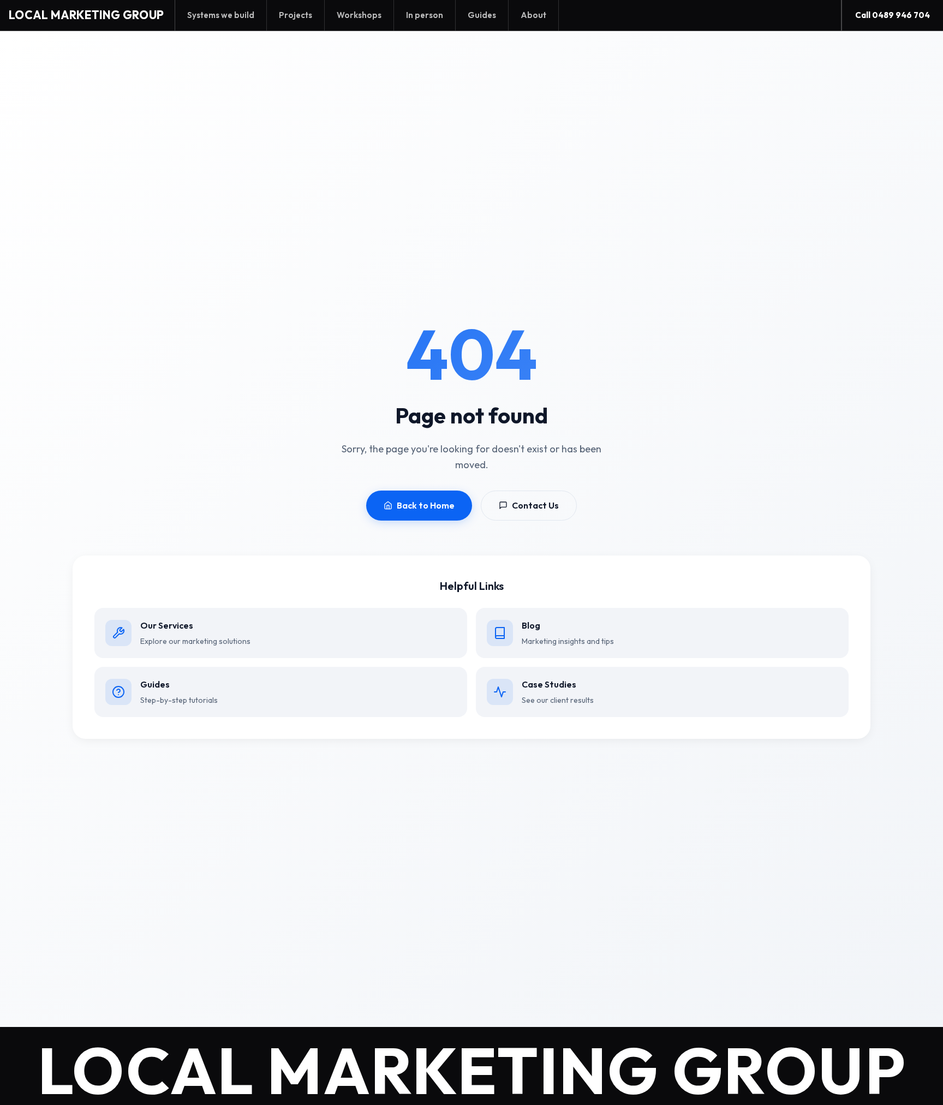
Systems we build (220, 15)
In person (424, 15)
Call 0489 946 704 (892, 15)
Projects (295, 15)
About (533, 15)
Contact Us (535, 505)
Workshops (359, 15)
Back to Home (426, 505)
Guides (482, 15)
